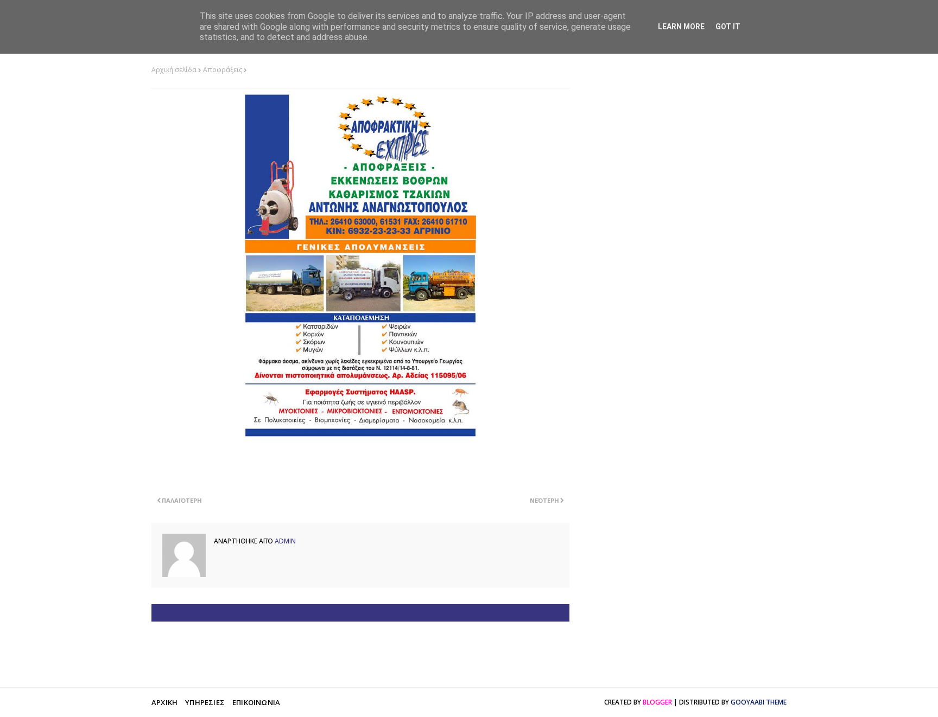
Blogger (657, 702)
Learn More (681, 26)
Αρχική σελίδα (174, 69)
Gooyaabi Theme (759, 702)
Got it (727, 26)
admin (284, 541)
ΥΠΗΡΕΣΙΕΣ (205, 702)
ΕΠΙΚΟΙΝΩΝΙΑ (256, 702)
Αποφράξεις (222, 69)
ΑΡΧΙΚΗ (164, 702)
